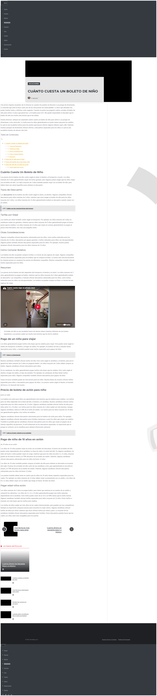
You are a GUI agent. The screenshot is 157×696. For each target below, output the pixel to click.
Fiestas (6, 13)
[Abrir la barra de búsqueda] (2, 55)
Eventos (6, 27)
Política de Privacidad (124, 639)
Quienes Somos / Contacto (109, 639)
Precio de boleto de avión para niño (17, 162)
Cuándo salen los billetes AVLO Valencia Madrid (20, 615)
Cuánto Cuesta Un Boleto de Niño (16, 143)
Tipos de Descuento (16, 146)
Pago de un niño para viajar (15, 159)
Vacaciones (7, 22)
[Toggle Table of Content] (2, 139)
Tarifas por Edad (14, 149)
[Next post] (71, 529)
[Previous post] (4, 529)
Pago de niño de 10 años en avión (17, 164)
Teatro (6, 36)
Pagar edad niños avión (16, 167)
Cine (5, 31)
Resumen (12, 156)
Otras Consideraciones (16, 151)
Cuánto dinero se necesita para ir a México (54, 530)
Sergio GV (35, 98)
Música (6, 18)
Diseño (6, 49)
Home (5, 9)
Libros (5, 40)
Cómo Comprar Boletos (16, 154)
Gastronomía (7, 44)
